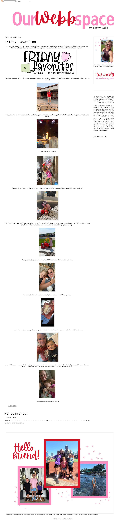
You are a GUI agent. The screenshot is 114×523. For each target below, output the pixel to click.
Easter (108, 104)
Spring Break (101, 121)
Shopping (96, 119)
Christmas (104, 101)
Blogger (70, 518)
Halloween (101, 109)
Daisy (103, 102)
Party (99, 117)
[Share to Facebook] (14, 406)
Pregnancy (101, 118)
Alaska (95, 97)
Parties (95, 117)
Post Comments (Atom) (17, 423)
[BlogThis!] (11, 406)
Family (95, 105)
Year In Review (103, 130)
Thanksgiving (97, 123)
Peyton (103, 117)
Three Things (104, 123)
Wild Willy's (107, 128)
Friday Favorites (104, 107)
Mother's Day (100, 115)
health (109, 109)
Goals (97, 109)
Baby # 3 (110, 97)
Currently (99, 102)
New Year (107, 115)
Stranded (107, 121)
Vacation (96, 125)
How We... (96, 110)
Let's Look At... (98, 112)
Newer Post (8, 420)
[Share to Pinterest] (16, 406)
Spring (95, 121)
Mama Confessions (98, 113)
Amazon (99, 97)
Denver (95, 104)
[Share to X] (12, 406)
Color (109, 101)
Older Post (86, 420)
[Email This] (9, 406)
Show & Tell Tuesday (104, 119)
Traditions (110, 123)
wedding (110, 125)
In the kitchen (101, 110)
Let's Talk (104, 112)
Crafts (95, 102)
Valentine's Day (103, 125)
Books (108, 99)
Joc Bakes (108, 110)
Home (47, 420)
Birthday (99, 99)
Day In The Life (109, 102)
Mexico (103, 113)
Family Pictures (101, 105)
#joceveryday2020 (109, 96)
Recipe (107, 118)
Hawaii (106, 109)
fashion (107, 105)
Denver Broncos (102, 104)
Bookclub (104, 99)
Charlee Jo (97, 101)
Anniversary (105, 97)
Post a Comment (11, 417)
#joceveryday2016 (98, 96)
